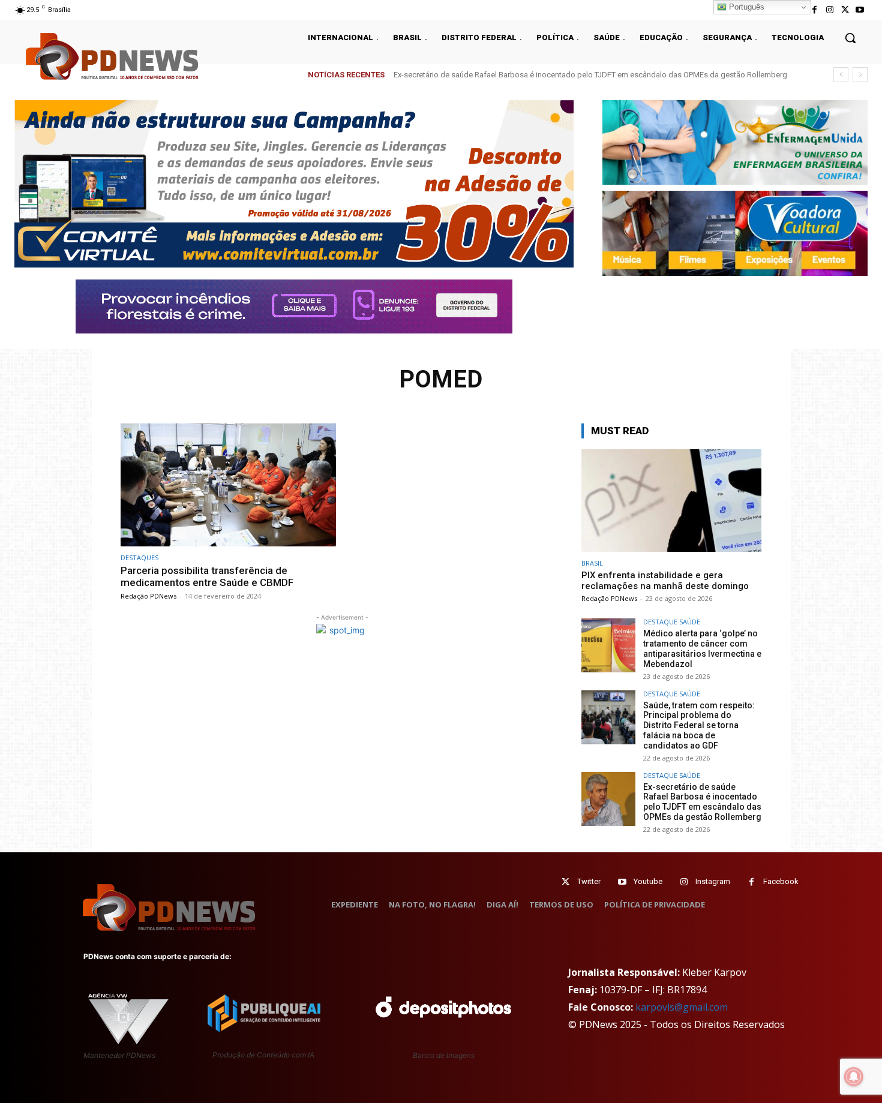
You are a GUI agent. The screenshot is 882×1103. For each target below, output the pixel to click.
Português (745, 6)
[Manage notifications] (853, 1076)
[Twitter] (565, 881)
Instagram (712, 881)
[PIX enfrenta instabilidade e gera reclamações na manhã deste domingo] (671, 500)
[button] (850, 37)
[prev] (840, 74)
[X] (845, 9)
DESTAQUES (139, 557)
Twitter (589, 881)
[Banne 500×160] (735, 142)
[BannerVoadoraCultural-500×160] (735, 233)
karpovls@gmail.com (681, 1007)
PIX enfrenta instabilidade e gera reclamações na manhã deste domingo (665, 580)
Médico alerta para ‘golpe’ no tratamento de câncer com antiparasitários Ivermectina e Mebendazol (702, 648)
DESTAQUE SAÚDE (671, 621)
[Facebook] (814, 9)
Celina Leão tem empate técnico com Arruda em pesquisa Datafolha (514, 74)
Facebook (781, 881)
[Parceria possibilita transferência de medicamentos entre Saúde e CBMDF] (228, 484)
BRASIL (592, 563)
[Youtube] (860, 9)
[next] (860, 74)
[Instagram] (829, 9)
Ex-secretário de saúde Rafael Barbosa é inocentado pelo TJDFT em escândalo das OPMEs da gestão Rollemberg (702, 802)
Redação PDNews (148, 595)
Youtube (648, 881)
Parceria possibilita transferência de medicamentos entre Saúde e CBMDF (207, 576)
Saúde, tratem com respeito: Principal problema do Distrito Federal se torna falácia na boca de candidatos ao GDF (699, 725)
